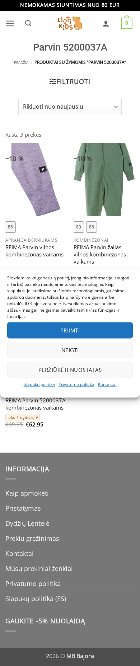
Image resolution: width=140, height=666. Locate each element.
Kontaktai (107, 384)
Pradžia (21, 62)
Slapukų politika (39, 384)
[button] (10, 23)
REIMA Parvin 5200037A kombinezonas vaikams (35, 404)
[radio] (10, 227)
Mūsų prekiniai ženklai (39, 568)
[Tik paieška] (28, 23)
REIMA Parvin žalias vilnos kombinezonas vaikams (100, 254)
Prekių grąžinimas (32, 538)
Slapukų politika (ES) (35, 598)
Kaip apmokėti (27, 493)
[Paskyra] (106, 23)
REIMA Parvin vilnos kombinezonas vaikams (34, 251)
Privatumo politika (76, 384)
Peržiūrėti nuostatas (70, 369)
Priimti (70, 330)
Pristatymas (23, 508)
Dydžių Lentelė (27, 523)
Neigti (70, 350)
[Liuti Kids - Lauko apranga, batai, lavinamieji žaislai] (70, 23)
